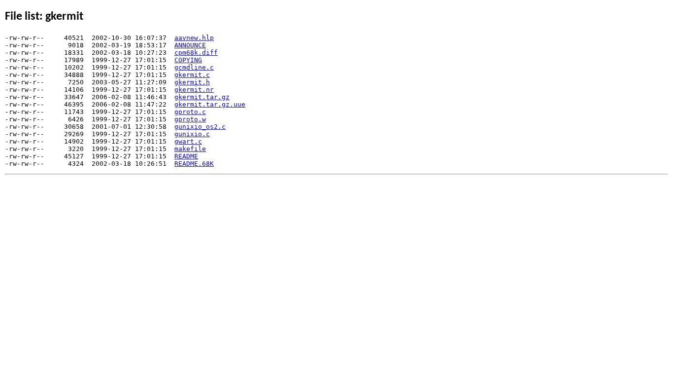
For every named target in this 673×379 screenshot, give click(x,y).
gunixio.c (192, 134)
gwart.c (188, 141)
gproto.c (190, 111)
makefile (190, 148)
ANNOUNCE (190, 45)
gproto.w (190, 119)
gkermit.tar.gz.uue (209, 104)
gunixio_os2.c (200, 126)
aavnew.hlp (194, 37)
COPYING (188, 60)
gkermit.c (192, 74)
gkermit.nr (194, 89)
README (186, 156)
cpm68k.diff (196, 52)
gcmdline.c (194, 67)
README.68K (194, 163)
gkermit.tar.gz (202, 97)
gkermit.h (192, 82)
